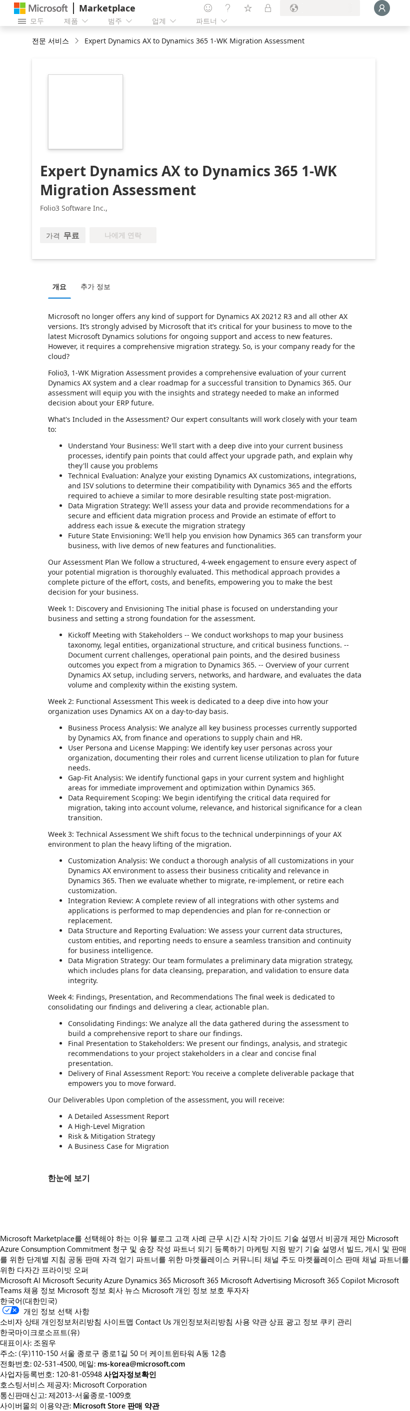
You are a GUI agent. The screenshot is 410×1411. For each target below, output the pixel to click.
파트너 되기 (192, 1249)
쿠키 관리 (336, 1322)
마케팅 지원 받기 (274, 1249)
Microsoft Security (72, 1280)
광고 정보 (302, 1322)
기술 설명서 (304, 1238)
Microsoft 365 (195, 1280)
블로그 (161, 1238)
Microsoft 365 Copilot (330, 1280)
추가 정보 (95, 286)
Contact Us (153, 1322)
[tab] (62, 286)
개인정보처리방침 (203, 1322)
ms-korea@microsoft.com (141, 1364)
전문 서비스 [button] (50, 40)
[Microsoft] (41, 8)
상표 (276, 1322)
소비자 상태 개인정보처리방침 (51, 1322)
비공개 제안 (345, 1238)
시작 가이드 (262, 1238)
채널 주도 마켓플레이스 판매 (312, 1259)
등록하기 (229, 1249)
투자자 (237, 1290)
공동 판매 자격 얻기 (101, 1259)
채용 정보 (40, 1290)
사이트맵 (119, 1322)
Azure (113, 1280)
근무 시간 (224, 1238)
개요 (59, 286)
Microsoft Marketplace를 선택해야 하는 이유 (74, 1238)
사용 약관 (251, 1322)
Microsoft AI (20, 1280)
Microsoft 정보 (82, 1290)
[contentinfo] (78, 41)
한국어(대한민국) (29, 1301)
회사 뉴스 (124, 1290)
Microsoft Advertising (256, 1280)
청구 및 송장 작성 (141, 1249)
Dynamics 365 (148, 1280)
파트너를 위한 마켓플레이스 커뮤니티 (199, 1259)
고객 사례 (190, 1238)
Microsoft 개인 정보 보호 (183, 1290)
